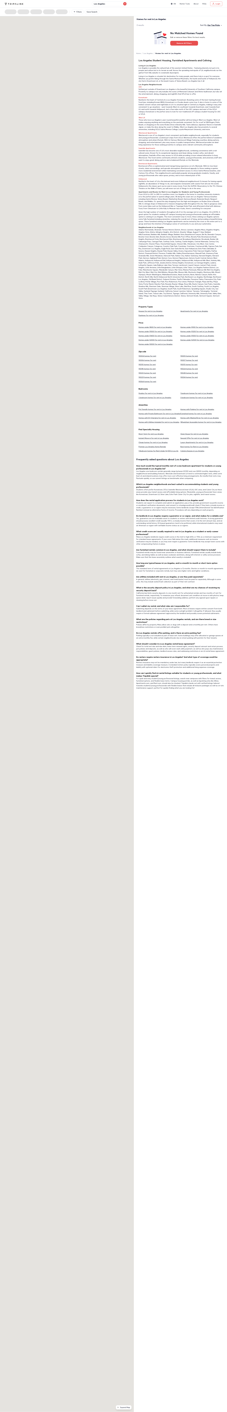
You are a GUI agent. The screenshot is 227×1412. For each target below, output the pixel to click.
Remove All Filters (184, 43)
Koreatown (143, 97)
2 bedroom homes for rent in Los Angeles (155, 397)
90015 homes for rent (188, 364)
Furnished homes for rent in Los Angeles (196, 414)
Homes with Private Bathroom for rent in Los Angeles (159, 414)
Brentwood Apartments (148, 164)
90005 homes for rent (189, 356)
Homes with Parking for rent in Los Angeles (197, 409)
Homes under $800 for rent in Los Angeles (155, 327)
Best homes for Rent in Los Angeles (194, 447)
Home (138, 53)
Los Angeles (148, 53)
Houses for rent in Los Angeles (150, 311)
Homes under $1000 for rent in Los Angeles (155, 331)
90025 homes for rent (147, 373)
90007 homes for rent (189, 360)
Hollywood (143, 179)
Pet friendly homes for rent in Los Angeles (155, 409)
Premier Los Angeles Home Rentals (152, 447)
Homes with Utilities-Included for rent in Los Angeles (159, 422)
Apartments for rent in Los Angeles (194, 311)
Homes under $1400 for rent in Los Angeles (155, 336)
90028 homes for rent (189, 373)
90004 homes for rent (147, 356)
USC (140, 87)
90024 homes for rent (189, 369)
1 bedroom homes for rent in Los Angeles (196, 393)
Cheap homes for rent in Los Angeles (153, 442)
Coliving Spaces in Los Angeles (192, 451)
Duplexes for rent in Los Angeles (151, 315)
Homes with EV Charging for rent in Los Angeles (157, 418)
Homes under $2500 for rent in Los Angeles (197, 340)
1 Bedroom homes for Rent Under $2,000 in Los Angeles (160, 451)
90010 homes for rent (147, 364)
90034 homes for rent (189, 377)
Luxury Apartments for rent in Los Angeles (196, 442)
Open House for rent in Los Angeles (194, 434)
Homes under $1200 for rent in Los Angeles (197, 331)
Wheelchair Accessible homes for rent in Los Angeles (200, 422)
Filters (79, 12)
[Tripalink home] (14, 3)
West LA (142, 118)
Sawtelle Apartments (147, 148)
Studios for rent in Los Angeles (151, 393)
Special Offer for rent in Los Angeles (194, 438)
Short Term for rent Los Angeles (151, 434)
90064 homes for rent (147, 381)
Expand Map (125, 1407)
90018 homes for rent (147, 369)
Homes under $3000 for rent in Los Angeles (155, 344)
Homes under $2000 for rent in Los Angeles (156, 340)
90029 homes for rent (147, 377)
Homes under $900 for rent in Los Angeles (197, 327)
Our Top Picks (213, 25)
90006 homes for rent (147, 360)
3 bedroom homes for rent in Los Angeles (196, 397)
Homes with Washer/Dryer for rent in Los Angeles (199, 418)
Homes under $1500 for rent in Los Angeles (197, 336)
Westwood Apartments (148, 133)
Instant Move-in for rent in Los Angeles (154, 438)
